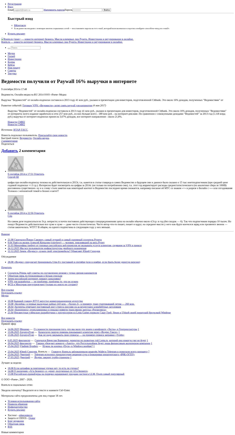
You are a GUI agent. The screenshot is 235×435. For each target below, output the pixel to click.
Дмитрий (25, 354)
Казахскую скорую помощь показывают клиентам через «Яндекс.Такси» (78, 332)
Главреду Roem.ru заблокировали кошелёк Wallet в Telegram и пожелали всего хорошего (99, 351)
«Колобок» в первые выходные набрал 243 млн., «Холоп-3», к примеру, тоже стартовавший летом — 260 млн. (74, 304)
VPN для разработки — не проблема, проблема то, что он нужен (43, 281)
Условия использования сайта (24, 401)
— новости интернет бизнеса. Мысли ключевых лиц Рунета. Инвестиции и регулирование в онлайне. (62, 42)
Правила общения (17, 404)
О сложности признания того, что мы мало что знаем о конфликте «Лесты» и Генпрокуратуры (85, 329)
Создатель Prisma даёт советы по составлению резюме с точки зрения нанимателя (52, 273)
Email (11, 9)
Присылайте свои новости (52, 135)
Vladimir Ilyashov (29, 346)
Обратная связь (16, 424)
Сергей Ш (13, 177)
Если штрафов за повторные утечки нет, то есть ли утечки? (43, 368)
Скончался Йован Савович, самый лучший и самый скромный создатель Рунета (55, 239)
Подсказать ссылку (11, 292)
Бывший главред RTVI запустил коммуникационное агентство (48, 301)
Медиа (11, 53)
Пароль (58, 9)
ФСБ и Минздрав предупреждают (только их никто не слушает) (43, 284)
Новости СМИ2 (16, 122)
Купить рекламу (16, 33)
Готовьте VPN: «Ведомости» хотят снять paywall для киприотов (57, 105)
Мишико (24, 329)
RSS (10, 426)
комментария (9, 141)
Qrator (32, 418)
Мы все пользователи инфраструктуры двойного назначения (47, 248)
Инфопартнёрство (17, 407)
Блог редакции (16, 421)
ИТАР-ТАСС (20, 129)
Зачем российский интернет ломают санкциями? (34, 278)
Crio (10, 216)
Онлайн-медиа (41, 138)
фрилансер (24, 340)
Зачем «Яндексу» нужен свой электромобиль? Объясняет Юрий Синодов (54, 251)
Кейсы (11, 64)
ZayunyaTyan (27, 332)
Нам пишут (14, 67)
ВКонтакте (20, 25)
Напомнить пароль (54, 9)
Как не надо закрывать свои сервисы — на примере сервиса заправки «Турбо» (81, 335)
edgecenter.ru (25, 415)
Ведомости (26, 138)
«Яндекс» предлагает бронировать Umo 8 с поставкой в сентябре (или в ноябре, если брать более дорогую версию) (74, 262)
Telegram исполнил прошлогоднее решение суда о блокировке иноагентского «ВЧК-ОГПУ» (84, 354)
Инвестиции (14, 59)
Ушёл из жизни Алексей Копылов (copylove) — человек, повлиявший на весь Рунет (56, 242)
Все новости (8, 318)
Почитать (6, 267)
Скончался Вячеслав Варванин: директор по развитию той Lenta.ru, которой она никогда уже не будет (90, 340)
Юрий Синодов (28, 351)
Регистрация (14, 4)
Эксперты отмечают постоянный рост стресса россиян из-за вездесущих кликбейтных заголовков (67, 306)
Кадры (11, 62)
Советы (12, 70)
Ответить (39, 174)
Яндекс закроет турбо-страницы (52, 357)
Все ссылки (7, 290)
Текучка (12, 73)
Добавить (9, 151)
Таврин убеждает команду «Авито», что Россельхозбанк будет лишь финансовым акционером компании (93, 343)
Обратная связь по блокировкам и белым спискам (35, 275)
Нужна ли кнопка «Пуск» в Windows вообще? (68, 346)
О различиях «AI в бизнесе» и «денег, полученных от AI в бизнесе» (48, 371)
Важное (5, 234)
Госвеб (11, 56)
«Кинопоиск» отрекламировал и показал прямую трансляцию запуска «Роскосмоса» (60, 309)
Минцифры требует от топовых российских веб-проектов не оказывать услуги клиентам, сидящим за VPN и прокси (75, 245)
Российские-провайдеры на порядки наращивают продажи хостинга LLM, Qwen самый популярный (66, 374)
